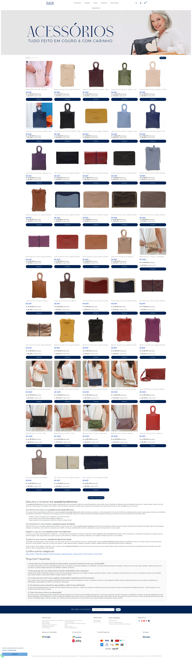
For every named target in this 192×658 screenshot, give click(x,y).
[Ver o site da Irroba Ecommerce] (146, 637)
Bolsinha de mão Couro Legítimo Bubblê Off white (66, 89)
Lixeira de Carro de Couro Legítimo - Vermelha (151, 433)
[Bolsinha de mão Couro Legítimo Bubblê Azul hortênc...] (153, 158)
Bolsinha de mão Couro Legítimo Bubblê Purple (152, 345)
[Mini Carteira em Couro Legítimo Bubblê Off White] (67, 462)
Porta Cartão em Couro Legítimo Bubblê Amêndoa (152, 215)
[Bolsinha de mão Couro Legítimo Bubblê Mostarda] (67, 329)
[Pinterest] (146, 621)
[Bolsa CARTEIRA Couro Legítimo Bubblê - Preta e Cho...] (67, 374)
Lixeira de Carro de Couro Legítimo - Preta (67, 131)
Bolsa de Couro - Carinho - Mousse (122, 433)
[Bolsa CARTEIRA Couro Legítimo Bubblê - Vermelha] (153, 374)
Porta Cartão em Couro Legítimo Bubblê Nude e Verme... (95, 301)
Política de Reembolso (71, 627)
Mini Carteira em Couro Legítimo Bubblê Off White (66, 477)
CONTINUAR (15, 654)
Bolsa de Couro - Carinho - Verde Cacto (95, 433)
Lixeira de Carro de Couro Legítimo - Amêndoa (37, 477)
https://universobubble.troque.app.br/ (87, 594)
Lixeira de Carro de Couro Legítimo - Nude (153, 89)
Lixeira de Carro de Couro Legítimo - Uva (38, 173)
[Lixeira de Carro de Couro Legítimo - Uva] (39, 158)
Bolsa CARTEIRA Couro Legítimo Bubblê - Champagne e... (123, 389)
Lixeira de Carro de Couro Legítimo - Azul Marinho (38, 131)
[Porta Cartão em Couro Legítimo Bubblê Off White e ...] (124, 285)
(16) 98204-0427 (113, 620)
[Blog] (149, 621)
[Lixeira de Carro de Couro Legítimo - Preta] (67, 116)
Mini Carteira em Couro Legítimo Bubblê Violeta (38, 257)
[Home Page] (50, 3)
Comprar (39, 99)
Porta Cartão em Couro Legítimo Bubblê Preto (123, 173)
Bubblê (28, 58)
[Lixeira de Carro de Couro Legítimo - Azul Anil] (153, 116)
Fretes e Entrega (69, 621)
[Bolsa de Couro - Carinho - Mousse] (124, 418)
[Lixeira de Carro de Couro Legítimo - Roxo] (96, 74)
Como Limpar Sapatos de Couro (73, 620)
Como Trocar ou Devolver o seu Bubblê (52, 620)
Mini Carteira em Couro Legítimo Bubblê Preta (66, 173)
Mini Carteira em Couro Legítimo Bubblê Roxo (152, 301)
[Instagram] (141, 621)
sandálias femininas (142, 546)
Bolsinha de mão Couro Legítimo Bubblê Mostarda (66, 345)
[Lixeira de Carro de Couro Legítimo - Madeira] (67, 285)
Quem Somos (45, 621)
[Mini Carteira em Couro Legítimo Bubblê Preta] (67, 158)
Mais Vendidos (114, 3)
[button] (136, 3)
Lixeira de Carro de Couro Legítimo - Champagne (122, 257)
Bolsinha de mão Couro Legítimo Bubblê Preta (95, 345)
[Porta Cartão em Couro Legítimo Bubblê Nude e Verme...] (96, 285)
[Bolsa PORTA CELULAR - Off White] (39, 74)
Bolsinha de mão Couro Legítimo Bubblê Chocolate (38, 215)
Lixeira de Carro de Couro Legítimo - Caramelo (37, 301)
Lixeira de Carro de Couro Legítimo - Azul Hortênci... (124, 131)
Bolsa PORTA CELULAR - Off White (36, 89)
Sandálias (87, 3)
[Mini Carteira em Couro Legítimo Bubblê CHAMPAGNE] (39, 329)
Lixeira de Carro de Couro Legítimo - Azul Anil (152, 131)
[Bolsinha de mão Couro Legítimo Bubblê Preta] (96, 329)
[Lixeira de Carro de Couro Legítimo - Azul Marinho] (39, 116)
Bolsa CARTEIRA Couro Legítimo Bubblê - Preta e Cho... (67, 389)
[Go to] (96, 32)
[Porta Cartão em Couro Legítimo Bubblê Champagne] (124, 199)
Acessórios (104, 3)
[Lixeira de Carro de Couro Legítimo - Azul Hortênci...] (124, 116)
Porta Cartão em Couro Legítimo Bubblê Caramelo (95, 257)
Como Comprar (46, 627)
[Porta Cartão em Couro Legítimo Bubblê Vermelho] (67, 241)
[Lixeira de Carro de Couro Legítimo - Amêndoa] (39, 462)
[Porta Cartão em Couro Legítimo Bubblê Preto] (124, 158)
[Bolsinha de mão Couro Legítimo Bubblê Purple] (153, 329)
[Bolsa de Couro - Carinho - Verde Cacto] (96, 418)
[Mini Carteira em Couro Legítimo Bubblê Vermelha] (96, 158)
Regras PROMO (46, 623)
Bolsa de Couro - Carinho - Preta (36, 433)
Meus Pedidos (97, 621)
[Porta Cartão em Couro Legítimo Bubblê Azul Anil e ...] (67, 199)
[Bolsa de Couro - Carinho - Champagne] (153, 241)
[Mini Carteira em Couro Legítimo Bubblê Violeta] (39, 241)
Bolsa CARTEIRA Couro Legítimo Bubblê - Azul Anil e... (95, 389)
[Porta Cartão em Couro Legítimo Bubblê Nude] (96, 199)
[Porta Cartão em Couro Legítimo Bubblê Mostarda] (96, 116)
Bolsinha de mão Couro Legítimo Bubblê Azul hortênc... (152, 173)
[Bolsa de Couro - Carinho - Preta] (39, 418)
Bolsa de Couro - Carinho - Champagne (152, 256)
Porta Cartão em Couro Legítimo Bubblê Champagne (123, 215)
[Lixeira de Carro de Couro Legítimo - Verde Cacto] (124, 74)
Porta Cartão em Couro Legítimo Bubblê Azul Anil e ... (66, 215)
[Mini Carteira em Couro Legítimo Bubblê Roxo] (153, 285)
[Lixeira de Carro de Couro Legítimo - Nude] (153, 74)
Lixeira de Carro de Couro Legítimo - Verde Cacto (124, 89)
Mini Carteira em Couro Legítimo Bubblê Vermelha (95, 173)
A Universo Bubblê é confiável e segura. (75, 623)
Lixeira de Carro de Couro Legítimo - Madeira (65, 301)
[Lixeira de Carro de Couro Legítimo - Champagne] (124, 241)
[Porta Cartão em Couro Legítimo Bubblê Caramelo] (96, 241)
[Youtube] (144, 621)
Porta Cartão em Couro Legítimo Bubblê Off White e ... (123, 301)
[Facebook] (139, 621)
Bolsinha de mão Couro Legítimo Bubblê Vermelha (123, 345)
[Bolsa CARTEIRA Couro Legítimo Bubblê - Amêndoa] (39, 374)
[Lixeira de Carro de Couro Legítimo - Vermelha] (153, 418)
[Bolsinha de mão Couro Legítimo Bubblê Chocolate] (39, 199)
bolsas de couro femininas (126, 546)
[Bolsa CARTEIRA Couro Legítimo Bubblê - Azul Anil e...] (96, 374)
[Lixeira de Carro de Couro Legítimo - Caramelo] (39, 285)
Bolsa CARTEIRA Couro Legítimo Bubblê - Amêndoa (38, 389)
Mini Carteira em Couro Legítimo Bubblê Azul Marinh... (95, 477)
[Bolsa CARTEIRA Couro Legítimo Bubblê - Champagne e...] (124, 374)
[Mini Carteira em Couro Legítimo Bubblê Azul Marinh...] (96, 462)
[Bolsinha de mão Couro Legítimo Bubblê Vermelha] (124, 329)
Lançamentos (77, 3)
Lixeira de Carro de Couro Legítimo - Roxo (96, 89)
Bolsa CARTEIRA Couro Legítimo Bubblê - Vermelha (152, 389)
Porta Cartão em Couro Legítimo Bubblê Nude (95, 215)
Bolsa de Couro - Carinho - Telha (64, 433)
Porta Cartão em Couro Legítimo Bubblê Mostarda (95, 131)
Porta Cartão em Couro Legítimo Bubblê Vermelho (66, 257)
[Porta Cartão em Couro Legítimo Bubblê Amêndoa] (153, 199)
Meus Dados (96, 620)
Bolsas (96, 3)
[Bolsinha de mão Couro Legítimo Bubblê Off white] (67, 74)
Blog (66, 624)
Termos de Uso (69, 626)
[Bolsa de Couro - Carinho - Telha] (67, 418)
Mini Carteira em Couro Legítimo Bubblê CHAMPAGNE (38, 345)
